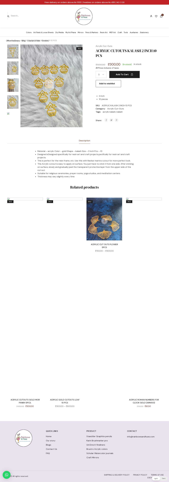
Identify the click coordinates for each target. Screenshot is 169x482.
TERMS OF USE (157, 475)
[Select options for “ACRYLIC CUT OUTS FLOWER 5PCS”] (118, 209)
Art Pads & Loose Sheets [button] (43, 32)
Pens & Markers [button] (91, 32)
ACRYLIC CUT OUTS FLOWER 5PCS (104, 246)
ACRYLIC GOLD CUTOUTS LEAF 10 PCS (64, 401)
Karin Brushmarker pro (97, 440)
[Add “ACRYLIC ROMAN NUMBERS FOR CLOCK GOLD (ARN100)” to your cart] (157, 209)
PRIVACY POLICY (140, 475)
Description (84, 140)
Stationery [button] (144, 32)
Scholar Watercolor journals (99, 453)
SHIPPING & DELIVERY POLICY (117, 475)
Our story (50, 440)
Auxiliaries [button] (134, 32)
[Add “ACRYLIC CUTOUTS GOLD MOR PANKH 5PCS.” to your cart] (39, 209)
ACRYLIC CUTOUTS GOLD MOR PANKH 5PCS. (25, 401)
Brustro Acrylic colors (96, 449)
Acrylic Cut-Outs (104, 46)
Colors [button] (29, 32)
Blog (23, 41)
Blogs (48, 444)
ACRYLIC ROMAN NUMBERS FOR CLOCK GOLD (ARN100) (144, 401)
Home (48, 436)
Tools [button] (126, 32)
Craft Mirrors (92, 457)
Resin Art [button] (103, 32)
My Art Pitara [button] (70, 32)
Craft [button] (120, 32)
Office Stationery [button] (13, 41)
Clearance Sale (33, 41)
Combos (45, 41)
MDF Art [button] (112, 32)
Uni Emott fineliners (95, 444)
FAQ (48, 453)
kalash (120, 111)
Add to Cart (122, 74)
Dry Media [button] (59, 32)
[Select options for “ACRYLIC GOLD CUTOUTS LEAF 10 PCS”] (78, 209)
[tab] (84, 141)
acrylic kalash (109, 111)
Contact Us (51, 449)
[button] (12, 126)
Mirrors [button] (81, 32)
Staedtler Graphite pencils (99, 436)
